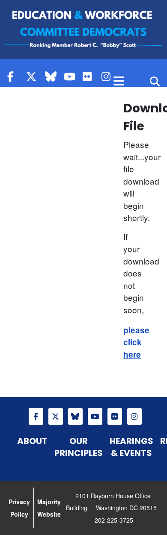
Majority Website (49, 507)
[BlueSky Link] (52, 76)
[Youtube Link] (71, 76)
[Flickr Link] (90, 76)
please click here (136, 342)
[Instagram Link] (108, 76)
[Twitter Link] (33, 76)
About (32, 441)
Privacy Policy (19, 507)
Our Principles (78, 447)
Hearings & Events (131, 447)
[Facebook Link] (14, 76)
